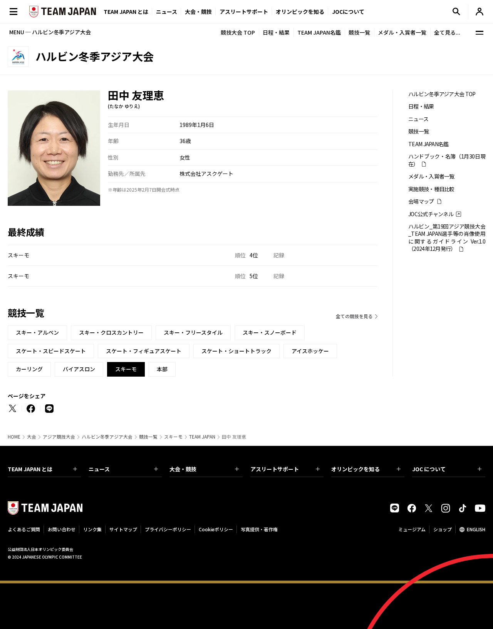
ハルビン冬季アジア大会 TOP (442, 94)
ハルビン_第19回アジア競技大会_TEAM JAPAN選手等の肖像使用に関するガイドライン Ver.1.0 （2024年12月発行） (446, 237)
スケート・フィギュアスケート (143, 351)
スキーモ (173, 437)
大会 (31, 437)
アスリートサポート (244, 11)
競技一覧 (359, 32)
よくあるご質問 (24, 529)
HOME (14, 437)
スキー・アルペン (37, 332)
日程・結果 (276, 32)
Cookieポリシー (216, 529)
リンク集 (92, 529)
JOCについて (348, 11)
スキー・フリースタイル (193, 332)
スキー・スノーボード (270, 332)
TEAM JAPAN (202, 437)
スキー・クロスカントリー (111, 332)
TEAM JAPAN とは (30, 469)
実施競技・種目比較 (431, 189)
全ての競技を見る (354, 316)
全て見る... (447, 32)
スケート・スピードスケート (51, 351)
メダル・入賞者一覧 (402, 32)
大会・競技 (182, 469)
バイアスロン (79, 369)
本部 (162, 369)
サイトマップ (123, 529)
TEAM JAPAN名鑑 (319, 32)
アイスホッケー (310, 351)
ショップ (442, 529)
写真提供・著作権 (259, 529)
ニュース (166, 11)
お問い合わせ (61, 529)
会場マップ (421, 201)
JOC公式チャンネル (430, 214)
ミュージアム (412, 529)
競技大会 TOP (238, 32)
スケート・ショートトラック (236, 351)
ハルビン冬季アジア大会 (107, 437)
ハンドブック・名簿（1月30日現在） (446, 160)
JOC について (429, 469)
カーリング (29, 369)
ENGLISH (476, 529)
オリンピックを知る (300, 11)
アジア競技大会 (59, 437)
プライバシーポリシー (168, 529)
